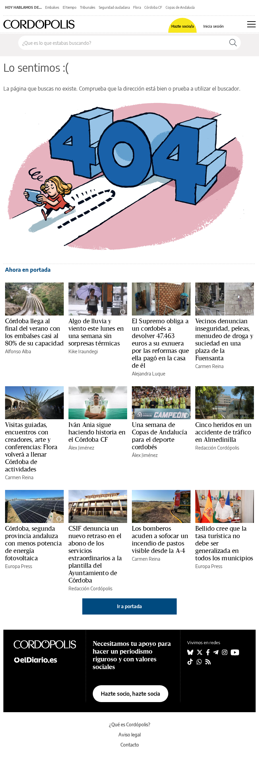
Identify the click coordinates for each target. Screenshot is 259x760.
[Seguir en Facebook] (208, 652)
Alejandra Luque (148, 373)
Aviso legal (129, 734)
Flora (137, 7)
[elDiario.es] (45, 659)
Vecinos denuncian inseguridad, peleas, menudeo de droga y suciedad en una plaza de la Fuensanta (224, 339)
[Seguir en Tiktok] (190, 662)
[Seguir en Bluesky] (190, 652)
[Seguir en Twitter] (200, 652)
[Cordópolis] (45, 644)
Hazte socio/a (182, 26)
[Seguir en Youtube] (235, 652)
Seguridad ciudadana (114, 7)
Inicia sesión (213, 26)
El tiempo (70, 7)
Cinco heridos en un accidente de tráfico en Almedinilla (223, 432)
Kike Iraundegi (83, 351)
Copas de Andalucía (180, 7)
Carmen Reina (209, 366)
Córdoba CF (153, 7)
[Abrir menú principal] (251, 24)
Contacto (129, 745)
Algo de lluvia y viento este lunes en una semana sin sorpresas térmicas (96, 332)
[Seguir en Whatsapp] (199, 662)
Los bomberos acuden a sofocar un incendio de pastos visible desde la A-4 (160, 539)
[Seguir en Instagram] (224, 652)
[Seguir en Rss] (208, 662)
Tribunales (87, 7)
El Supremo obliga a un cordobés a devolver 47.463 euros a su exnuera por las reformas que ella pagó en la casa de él (160, 343)
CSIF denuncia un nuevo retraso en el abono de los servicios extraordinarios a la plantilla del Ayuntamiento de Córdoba (95, 554)
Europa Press (18, 566)
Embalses (52, 7)
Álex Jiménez (81, 448)
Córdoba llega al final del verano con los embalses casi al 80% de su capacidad (34, 332)
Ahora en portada (28, 269)
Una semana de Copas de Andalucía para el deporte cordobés (159, 436)
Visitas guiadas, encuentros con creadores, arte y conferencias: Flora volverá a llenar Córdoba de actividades (31, 447)
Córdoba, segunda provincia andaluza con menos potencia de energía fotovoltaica (33, 543)
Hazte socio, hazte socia (130, 693)
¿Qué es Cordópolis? (129, 724)
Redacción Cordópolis (217, 448)
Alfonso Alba (18, 351)
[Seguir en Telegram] (216, 652)
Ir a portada (129, 606)
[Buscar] (233, 43)
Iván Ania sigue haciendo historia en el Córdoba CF (96, 432)
